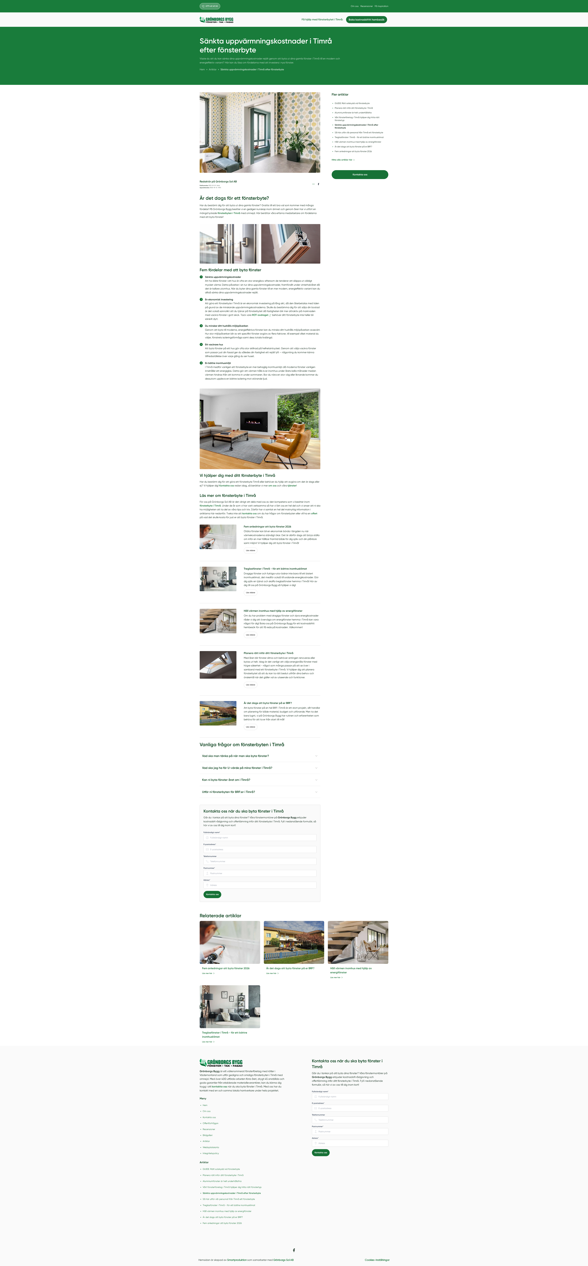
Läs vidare (250, 550)
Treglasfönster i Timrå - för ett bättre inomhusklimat (229, 1205)
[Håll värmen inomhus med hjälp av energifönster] (358, 942)
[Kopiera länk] (313, 184)
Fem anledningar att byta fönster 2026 (225, 968)
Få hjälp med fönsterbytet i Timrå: (322, 19)
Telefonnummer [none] (210, 856)
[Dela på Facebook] (318, 184)
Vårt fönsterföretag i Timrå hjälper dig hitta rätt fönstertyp (232, 1187)
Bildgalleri (208, 1135)
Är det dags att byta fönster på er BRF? (290, 968)
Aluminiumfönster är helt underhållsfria (222, 1181)
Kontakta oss (212, 894)
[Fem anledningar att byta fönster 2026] (230, 942)
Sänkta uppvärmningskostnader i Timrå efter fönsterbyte (232, 1193)
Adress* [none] (207, 880)
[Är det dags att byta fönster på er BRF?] (294, 942)
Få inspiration (381, 6)
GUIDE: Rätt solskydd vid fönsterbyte (221, 1169)
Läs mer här (207, 973)
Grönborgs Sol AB (283, 1259)
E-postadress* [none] (210, 844)
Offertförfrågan (210, 1123)
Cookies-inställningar (377, 1259)
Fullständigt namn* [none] (212, 832)
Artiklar (206, 1141)
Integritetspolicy (211, 1153)
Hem (205, 1105)
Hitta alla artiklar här (342, 160)
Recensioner (366, 6)
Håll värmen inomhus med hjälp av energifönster (227, 1211)
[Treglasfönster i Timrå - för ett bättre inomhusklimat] (230, 1006)
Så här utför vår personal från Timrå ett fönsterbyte (229, 1199)
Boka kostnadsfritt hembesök (366, 19)
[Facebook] (294, 1250)
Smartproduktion (237, 1259)
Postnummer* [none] (209, 868)
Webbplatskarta (211, 1147)
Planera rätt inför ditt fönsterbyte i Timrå (223, 1175)
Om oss (355, 6)
